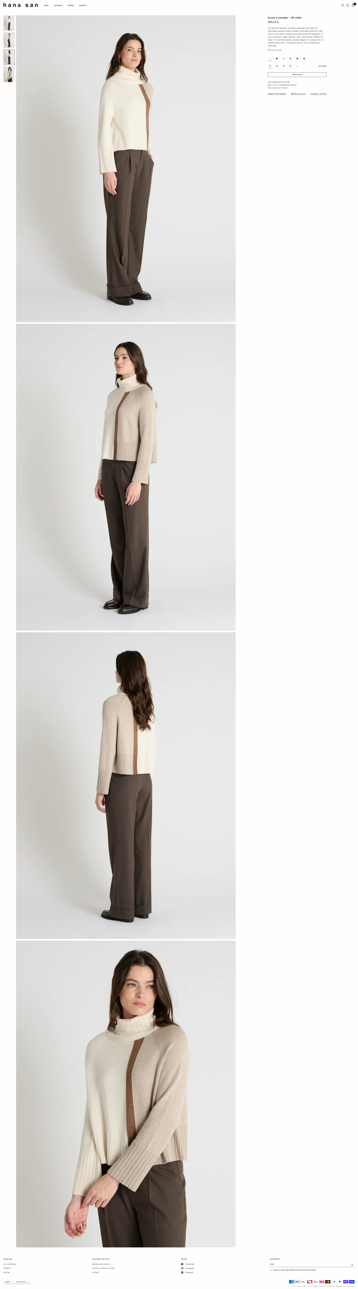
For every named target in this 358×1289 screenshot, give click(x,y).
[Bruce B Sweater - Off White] (270, 58)
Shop (46, 5)
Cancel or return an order (103, 1268)
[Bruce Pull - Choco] (297, 58)
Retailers (7, 1268)
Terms (309, 1286)
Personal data (329, 1286)
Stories (71, 5)
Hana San (7, 1259)
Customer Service (100, 1259)
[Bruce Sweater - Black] (277, 58)
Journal (82, 5)
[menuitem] (46, 5)
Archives (58, 5)
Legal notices (318, 1286)
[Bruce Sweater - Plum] (290, 58)
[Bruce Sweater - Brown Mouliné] (304, 58)
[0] (352, 5)
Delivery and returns (101, 1264)
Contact (95, 1272)
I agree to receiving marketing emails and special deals (294, 1270)
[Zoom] (230, 20)
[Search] (347, 5)
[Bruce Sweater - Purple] (284, 58)
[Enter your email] (352, 1265)
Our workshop (9, 1264)
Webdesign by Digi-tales (345, 1286)
